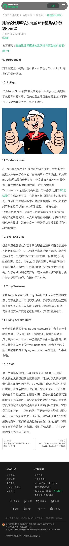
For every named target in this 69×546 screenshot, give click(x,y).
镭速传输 (50, 518)
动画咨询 (38, 475)
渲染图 (39, 15)
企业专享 (11, 475)
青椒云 (59, 518)
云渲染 (34, 536)
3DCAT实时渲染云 (36, 518)
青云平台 (11, 483)
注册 (53, 5)
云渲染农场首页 (10, 15)
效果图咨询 (39, 479)
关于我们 (11, 491)
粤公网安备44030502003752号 (19, 527)
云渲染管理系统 (14, 487)
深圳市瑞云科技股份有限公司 (24, 524)
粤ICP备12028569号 (45, 524)
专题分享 (27, 15)
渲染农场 (18, 536)
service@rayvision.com (45, 483)
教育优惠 (11, 479)
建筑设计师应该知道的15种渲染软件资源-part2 (55, 15)
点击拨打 (58, 490)
